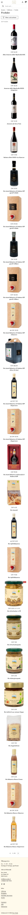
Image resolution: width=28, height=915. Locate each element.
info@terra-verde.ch (6, 879)
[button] (25, 2)
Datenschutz (4, 906)
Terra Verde (15, 913)
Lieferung (3, 891)
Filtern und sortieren (10, 17)
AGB (2, 904)
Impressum (3, 902)
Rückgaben (4, 893)
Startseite (3, 10)
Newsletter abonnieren (6, 895)
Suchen (3, 898)
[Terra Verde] (14, 2)
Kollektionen (9, 10)
